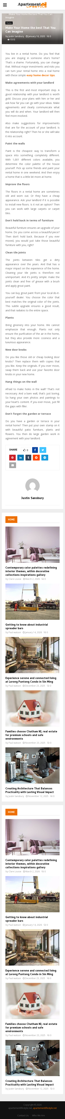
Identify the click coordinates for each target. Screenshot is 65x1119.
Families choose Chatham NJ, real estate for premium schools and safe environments (31, 734)
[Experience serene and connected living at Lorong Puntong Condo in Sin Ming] (32, 655)
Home (9, 23)
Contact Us (23, 1115)
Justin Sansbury (16, 36)
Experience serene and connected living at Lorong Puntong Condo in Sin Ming (30, 679)
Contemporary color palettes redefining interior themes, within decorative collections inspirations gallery (31, 571)
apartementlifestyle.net (45, 1108)
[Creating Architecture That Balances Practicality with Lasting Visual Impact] (32, 765)
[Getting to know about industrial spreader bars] (32, 602)
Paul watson (15, 632)
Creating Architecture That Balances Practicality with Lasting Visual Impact (29, 790)
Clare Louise (15, 578)
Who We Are (38, 1115)
